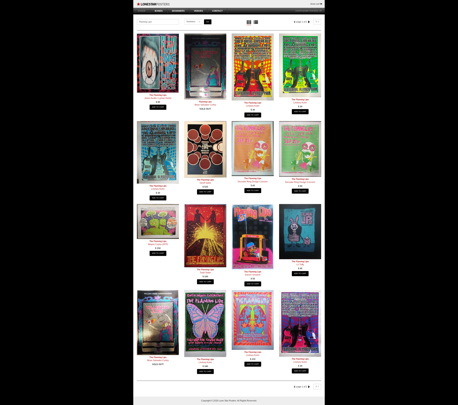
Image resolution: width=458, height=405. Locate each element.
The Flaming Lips (158, 95)
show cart (315, 4)
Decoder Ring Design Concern (253, 181)
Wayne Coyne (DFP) (158, 244)
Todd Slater (205, 272)
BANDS (159, 11)
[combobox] (193, 22)
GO (207, 22)
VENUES (198, 11)
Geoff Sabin (205, 183)
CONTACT (217, 11)
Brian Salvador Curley (205, 105)
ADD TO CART (158, 107)
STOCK (141, 11)
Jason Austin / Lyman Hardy (157, 98)
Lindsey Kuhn (252, 106)
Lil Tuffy (300, 264)
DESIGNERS (178, 11)
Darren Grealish (252, 275)
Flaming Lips (205, 101)
